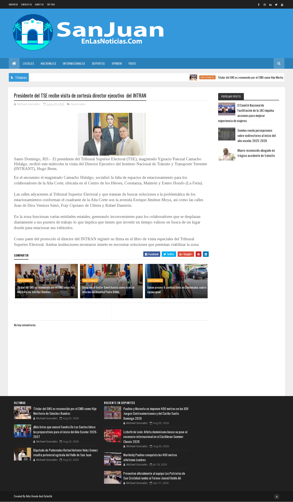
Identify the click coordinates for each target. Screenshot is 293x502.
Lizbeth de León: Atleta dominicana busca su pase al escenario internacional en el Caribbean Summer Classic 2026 (155, 436)
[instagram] (264, 4)
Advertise (13, 4)
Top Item (51, 4)
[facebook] (259, 4)
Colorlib (48, 496)
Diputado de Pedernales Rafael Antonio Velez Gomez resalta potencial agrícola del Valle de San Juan (65, 452)
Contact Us (26, 4)
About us (39, 4)
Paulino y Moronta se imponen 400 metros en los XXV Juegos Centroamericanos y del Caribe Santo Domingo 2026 (156, 413)
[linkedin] (270, 4)
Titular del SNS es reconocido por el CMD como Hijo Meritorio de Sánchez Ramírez (46, 289)
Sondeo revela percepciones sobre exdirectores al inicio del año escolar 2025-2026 (256, 135)
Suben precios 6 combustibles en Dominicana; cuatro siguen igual (176, 289)
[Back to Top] (276, 496)
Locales (28, 63)
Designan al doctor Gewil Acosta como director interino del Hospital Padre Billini (108, 289)
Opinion (117, 63)
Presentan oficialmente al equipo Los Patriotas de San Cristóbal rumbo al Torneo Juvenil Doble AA (154, 476)
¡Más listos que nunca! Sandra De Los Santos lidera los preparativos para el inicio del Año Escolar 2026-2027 (65, 431)
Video (132, 63)
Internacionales (74, 63)
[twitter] (276, 4)
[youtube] (282, 4)
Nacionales (48, 63)
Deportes (98, 63)
